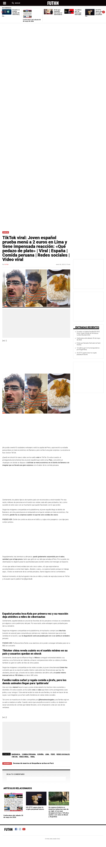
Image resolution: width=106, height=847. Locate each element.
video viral (24, 757)
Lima (47, 754)
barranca (16, 754)
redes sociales (63, 754)
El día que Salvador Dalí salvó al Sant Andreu (58, 12)
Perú (53, 754)
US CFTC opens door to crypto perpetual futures (35, 808)
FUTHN (6, 264)
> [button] (103, 12)
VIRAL (32, 757)
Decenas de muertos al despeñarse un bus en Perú (33, 763)
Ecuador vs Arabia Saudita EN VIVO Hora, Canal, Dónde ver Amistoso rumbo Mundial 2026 (88, 333)
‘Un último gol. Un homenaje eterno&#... (78, 12)
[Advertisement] (53, 181)
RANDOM (5, 232)
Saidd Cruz (56, 839)
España (40, 754)
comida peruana (29, 754)
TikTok (14, 757)
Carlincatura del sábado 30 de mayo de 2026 (32, 20)
